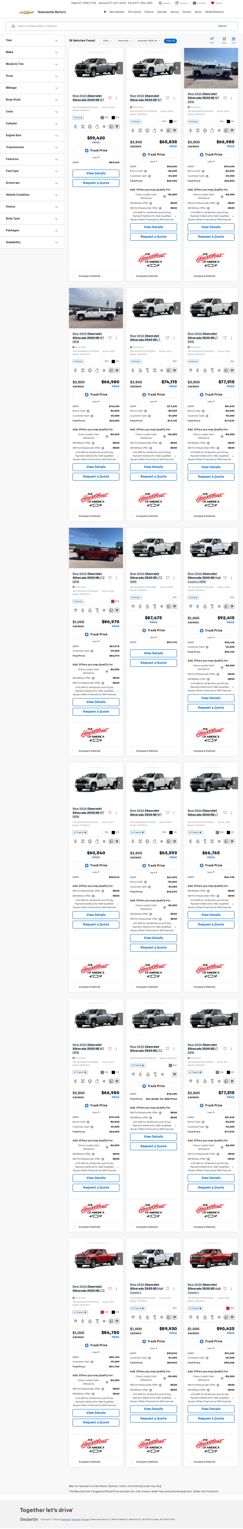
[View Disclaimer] (104, 126)
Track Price (98, 150)
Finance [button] (149, 12)
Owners (187, 12)
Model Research (214, 12)
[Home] (105, 12)
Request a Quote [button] (96, 183)
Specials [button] (162, 12)
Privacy (85, 1520)
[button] (119, 68)
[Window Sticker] (117, 126)
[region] (96, 164)
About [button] (198, 12)
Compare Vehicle (89, 276)
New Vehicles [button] (117, 12)
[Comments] (111, 126)
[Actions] (116, 98)
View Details (96, 173)
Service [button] (174, 12)
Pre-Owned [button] (134, 12)
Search (222, 26)
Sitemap (76, 1520)
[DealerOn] (29, 1519)
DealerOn (65, 1520)
